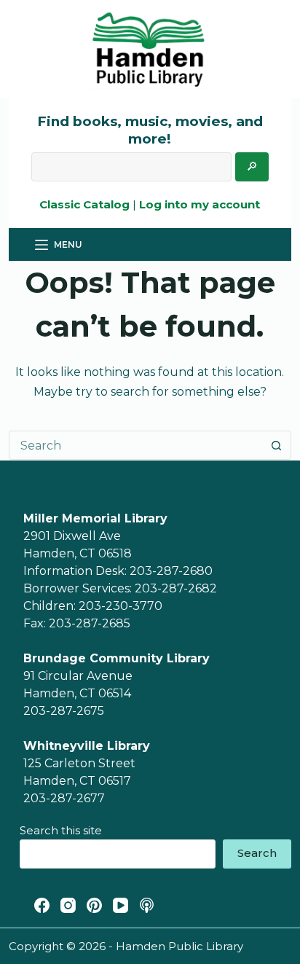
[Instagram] (68, 905)
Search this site (61, 830)
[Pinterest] (94, 905)
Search (257, 853)
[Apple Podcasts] (146, 905)
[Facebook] (42, 905)
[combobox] (135, 445)
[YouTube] (120, 905)
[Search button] (277, 445)
